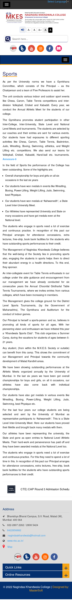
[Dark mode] (50, 30)
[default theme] (45, 30)
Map (10, 546)
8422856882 (14, 530)
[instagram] (40, 48)
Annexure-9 (9, 159)
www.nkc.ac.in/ (15, 540)
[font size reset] (34, 30)
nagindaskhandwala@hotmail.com (27, 535)
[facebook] (49, 48)
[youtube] (31, 48)
